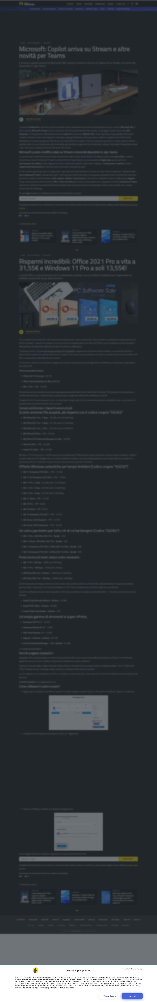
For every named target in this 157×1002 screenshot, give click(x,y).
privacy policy (44, 988)
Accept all (132, 996)
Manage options (110, 996)
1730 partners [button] (27, 977)
